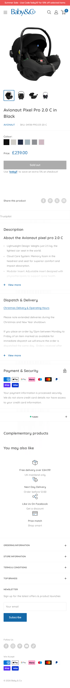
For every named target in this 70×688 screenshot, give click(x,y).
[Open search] (49, 12)
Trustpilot (5, 216)
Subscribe (15, 617)
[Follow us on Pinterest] (19, 646)
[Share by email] (63, 200)
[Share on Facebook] (43, 200)
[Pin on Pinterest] (50, 200)
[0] (63, 12)
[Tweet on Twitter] (57, 200)
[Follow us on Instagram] (12, 646)
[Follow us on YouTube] (26, 646)
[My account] (56, 12)
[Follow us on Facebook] (6, 646)
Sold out (35, 165)
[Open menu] (5, 12)
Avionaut (9, 124)
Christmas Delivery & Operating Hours (26, 308)
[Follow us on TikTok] (33, 646)
